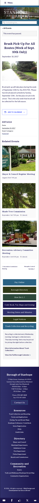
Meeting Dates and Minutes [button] (19, 312)
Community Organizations (19, 476)
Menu (10, 3)
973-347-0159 (22, 395)
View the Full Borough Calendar (17, 355)
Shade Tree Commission (13, 211)
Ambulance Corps (20, 448)
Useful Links (19, 432)
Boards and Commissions (19, 457)
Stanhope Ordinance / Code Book (19, 423)
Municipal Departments (19, 445)
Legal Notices (19, 319)
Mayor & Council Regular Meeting (18, 174)
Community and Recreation (19, 465)
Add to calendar (15, 112)
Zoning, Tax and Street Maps (19, 420)
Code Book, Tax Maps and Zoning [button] (20, 305)
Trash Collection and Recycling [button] (19, 326)
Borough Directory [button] (19, 290)
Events (19, 470)
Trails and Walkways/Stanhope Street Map (19, 473)
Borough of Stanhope (15, 13)
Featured (5, 134)
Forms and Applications (19, 417)
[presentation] (18, 158)
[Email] (4, 500)
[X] (27, 500)
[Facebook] (12, 500)
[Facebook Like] (19, 500)
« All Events (6, 28)
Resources (19, 410)
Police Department (19, 454)
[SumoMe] (35, 500)
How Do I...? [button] (19, 297)
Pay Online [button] (19, 282)
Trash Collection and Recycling (19, 414)
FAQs (19, 429)
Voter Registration (19, 426)
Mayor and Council (19, 442)
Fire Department (19, 451)
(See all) (24, 215)
